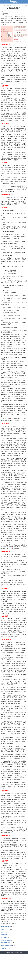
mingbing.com (16, 952)
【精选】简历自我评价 (6, 926)
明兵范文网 (9, 5)
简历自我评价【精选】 (6, 942)
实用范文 (15, 5)
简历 (20, 5)
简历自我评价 (4, 937)
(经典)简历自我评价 (5, 929)
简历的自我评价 (4, 932)
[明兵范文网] (14, 1)
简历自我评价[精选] (5, 940)
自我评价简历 (4, 934)
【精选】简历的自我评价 (6, 945)
